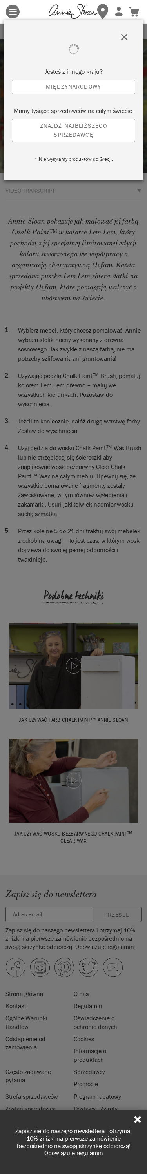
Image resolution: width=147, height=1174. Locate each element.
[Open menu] (13, 11)
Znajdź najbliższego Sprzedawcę (73, 130)
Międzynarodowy (73, 86)
